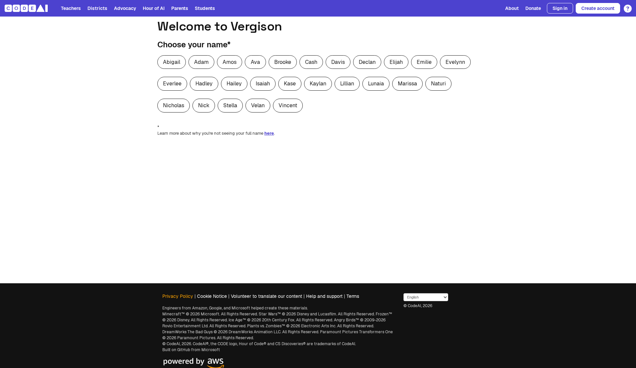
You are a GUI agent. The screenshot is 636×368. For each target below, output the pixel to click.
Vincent (288, 105)
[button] (626, 6)
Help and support (324, 296)
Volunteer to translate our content (266, 296)
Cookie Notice (212, 296)
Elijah (396, 62)
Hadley (204, 83)
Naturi (438, 83)
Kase (290, 83)
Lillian (347, 83)
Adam (201, 62)
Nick (203, 105)
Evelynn (455, 62)
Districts (97, 8)
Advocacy (125, 8)
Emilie (424, 62)
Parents (179, 8)
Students (205, 8)
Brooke (282, 62)
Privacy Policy (177, 296)
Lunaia (376, 83)
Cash (311, 62)
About (512, 8)
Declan (367, 62)
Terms (352, 296)
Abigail (171, 62)
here (269, 133)
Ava (255, 62)
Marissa (407, 83)
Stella (230, 105)
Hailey (234, 83)
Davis (338, 62)
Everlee (172, 83)
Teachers (71, 8)
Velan (258, 105)
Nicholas (173, 105)
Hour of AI (154, 8)
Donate (533, 8)
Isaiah (263, 83)
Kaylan (318, 83)
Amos (230, 62)
